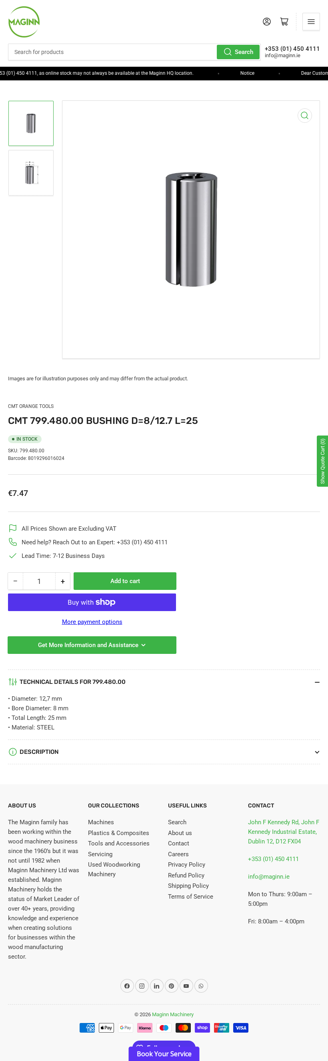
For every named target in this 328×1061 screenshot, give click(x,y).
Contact (178, 843)
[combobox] (134, 52)
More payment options (92, 621)
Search (244, 52)
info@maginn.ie (269, 876)
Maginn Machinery (173, 1014)
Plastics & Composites (118, 833)
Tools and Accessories (119, 843)
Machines (101, 822)
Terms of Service (190, 896)
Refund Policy (186, 875)
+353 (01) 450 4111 (273, 859)
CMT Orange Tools (31, 406)
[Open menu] (311, 21)
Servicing (100, 854)
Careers (178, 854)
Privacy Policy (186, 864)
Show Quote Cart (323, 461)
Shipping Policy (188, 885)
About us (180, 833)
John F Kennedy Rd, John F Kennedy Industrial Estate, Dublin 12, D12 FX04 (283, 832)
